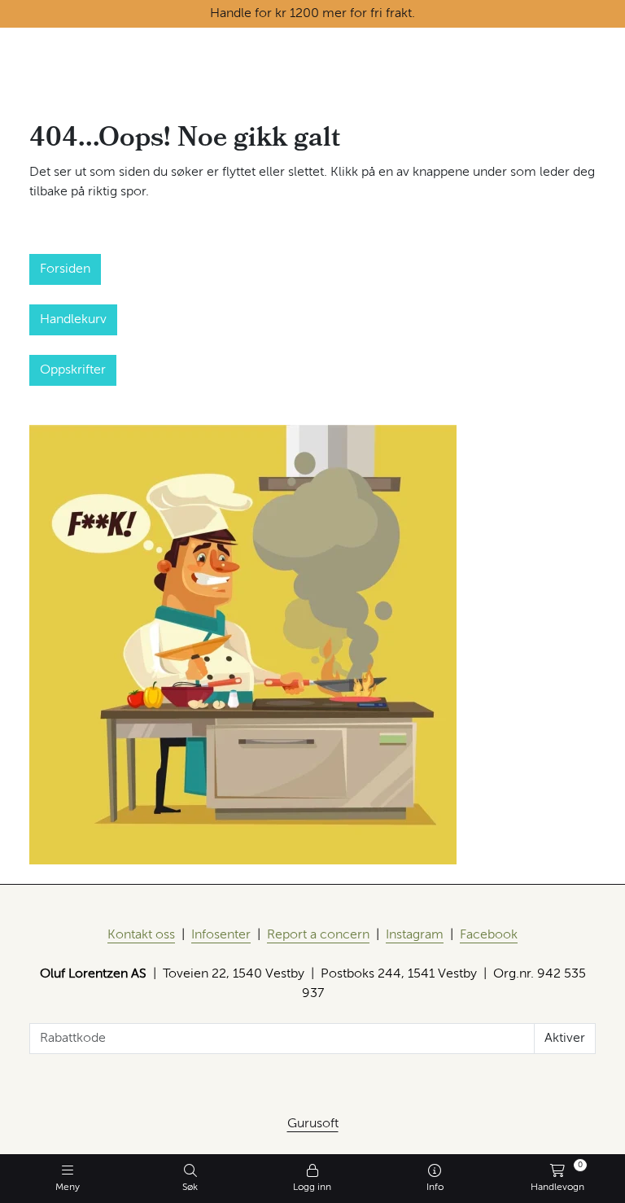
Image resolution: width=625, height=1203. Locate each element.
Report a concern (318, 935)
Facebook (489, 935)
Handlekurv (73, 319)
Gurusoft (313, 1124)
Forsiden (65, 269)
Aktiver (564, 1038)
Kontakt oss (141, 935)
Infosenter (221, 935)
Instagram (415, 935)
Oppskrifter (73, 370)
